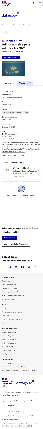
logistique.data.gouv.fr (9, 354)
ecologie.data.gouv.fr (9, 343)
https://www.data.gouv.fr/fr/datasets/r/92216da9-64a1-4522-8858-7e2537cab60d (20, 150)
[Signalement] (5, 32)
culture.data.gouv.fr (8, 350)
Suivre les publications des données (13, 292)
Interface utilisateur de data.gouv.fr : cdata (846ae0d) (19, 370)
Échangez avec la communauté (12, 319)
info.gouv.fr (24, 401)
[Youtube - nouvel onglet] (22, 267)
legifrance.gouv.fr (9, 401)
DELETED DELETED (14, 41)
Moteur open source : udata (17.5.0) (13, 367)
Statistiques (6, 323)
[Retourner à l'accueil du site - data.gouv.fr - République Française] (25, 383)
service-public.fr (8, 405)
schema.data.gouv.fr (8, 299)
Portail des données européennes (13, 296)
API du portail (6, 363)
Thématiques (6, 281)
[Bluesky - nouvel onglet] (16, 267)
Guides (4, 308)
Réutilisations (14, 25)
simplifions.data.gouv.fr (9, 332)
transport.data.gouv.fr (9, 339)
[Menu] (40, 3)
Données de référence (9, 285)
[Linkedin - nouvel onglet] (3, 267)
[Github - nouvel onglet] (29, 267)
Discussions (25, 83)
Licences (4, 412)
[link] (11, 57)
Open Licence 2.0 (24, 426)
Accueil (4, 25)
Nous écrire (6, 316)
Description (9, 83)
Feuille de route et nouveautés (12, 312)
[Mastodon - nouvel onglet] (9, 267)
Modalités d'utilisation (15, 412)
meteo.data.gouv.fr (8, 336)
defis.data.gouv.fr (7, 347)
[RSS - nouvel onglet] (35, 267)
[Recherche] (34, 3)
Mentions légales (18, 416)
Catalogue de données (9, 288)
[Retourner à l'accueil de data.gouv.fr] (10, 15)
